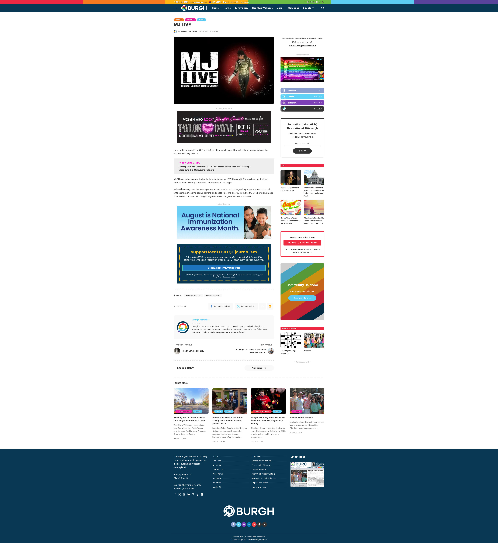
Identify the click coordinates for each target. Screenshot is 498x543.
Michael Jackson (193, 295)
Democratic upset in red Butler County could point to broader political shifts (227, 420)
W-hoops (307, 351)
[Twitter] (307, 2)
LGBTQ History (184, 411)
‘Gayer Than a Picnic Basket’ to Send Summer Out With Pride (290, 220)
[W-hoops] (314, 340)
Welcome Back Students (301, 417)
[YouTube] (316, 2)
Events (179, 19)
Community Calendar (302, 298)
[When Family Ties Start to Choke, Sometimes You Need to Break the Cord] (314, 207)
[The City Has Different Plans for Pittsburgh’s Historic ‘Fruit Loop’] (191, 401)
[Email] (270, 306)
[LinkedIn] (313, 2)
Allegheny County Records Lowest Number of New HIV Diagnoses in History (268, 420)
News (201, 19)
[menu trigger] (177, 8)
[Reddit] (262, 306)
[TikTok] (319, 2)
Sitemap (263, 539)
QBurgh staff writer (189, 31)
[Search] (322, 8)
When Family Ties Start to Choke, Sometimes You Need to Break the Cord (314, 220)
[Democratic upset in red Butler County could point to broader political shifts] (229, 401)
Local (219, 411)
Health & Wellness (262, 411)
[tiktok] (302, 109)
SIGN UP (302, 151)
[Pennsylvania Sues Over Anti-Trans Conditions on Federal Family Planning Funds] (314, 177)
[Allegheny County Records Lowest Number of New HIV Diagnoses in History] (268, 401)
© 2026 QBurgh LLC (238, 539)
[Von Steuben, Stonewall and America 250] (291, 177)
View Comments (259, 368)
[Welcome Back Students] (307, 401)
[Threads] (322, 2)
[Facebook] (304, 2)
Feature (190, 19)
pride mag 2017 (213, 295)
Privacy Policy (253, 539)
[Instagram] (310, 2)
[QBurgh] (194, 8)
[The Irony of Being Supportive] (291, 340)
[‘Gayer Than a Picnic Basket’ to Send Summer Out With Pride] (291, 207)
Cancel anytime (229, 277)
